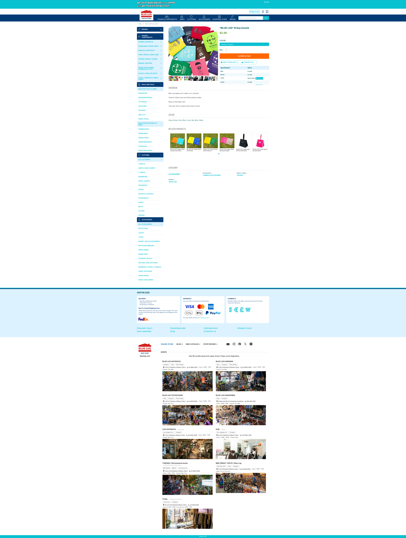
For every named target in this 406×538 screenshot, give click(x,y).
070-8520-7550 (246, 435)
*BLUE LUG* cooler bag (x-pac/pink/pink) (260, 150)
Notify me (260, 78)
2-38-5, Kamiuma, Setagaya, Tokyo (228, 367)
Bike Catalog (179, 364)
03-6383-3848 (195, 471)
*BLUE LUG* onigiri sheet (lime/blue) (194, 150)
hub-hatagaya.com (222, 432)
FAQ (173, 331)
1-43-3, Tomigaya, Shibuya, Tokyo (175, 401)
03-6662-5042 (193, 367)
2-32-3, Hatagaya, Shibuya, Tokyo (175, 367)
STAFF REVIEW (209, 344)
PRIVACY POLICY (245, 328)
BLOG (178, 344)
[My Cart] (267, 11)
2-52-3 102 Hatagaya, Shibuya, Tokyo (176, 471)
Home (140, 23)
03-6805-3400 (247, 367)
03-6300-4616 (192, 435)
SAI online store (182, 468)
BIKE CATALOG (192, 344)
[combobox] (250, 18)
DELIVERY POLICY (145, 328)
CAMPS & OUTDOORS (211, 175)
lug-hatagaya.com (168, 432)
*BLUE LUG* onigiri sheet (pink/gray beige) (227, 150)
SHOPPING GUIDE (178, 328)
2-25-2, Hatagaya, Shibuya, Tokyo (228, 435)
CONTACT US (210, 331)
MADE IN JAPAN (241, 173)
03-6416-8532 (192, 401)
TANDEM (167, 468)
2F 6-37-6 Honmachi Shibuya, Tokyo (176, 504)
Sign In (263, 11)
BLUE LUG (173, 182)
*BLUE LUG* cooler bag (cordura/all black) (242, 150)
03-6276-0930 (245, 469)
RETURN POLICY (211, 328)
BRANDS (171, 179)
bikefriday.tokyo (221, 466)
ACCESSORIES (174, 174)
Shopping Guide (204, 317)
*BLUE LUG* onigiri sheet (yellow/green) (210, 150)
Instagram (166, 364)
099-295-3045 (251, 401)
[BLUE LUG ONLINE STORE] (146, 14)
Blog (172, 364)
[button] (267, 2)
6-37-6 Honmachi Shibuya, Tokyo (228, 469)
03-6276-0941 (194, 504)
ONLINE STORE (167, 344)
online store (166, 502)
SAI (175, 468)
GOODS (240, 175)
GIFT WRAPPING (144, 331)
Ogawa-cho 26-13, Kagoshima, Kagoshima (230, 401)
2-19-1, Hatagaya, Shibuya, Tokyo (175, 435)
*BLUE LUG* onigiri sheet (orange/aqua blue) (177, 150)
